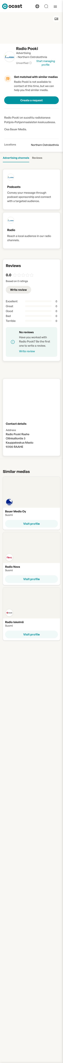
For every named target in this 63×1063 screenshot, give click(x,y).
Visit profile (31, 523)
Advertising (23, 53)
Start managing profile (45, 62)
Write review (18, 289)
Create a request (31, 100)
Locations (10, 144)
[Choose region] (37, 6)
